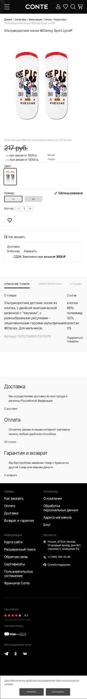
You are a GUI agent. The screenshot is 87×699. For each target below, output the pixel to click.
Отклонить (58, 692)
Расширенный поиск (20, 549)
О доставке (10, 408)
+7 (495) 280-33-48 (59, 556)
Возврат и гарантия (19, 520)
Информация (13, 535)
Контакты (50, 535)
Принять (31, 692)
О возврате (10, 475)
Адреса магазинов (58, 517)
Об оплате (10, 441)
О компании (53, 498)
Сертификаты (14, 564)
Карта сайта (13, 542)
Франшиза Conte (17, 583)
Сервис (9, 491)
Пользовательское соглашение (18, 573)
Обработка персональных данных (61, 508)
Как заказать (13, 498)
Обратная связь (16, 557)
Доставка (11, 513)
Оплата (9, 506)
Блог (47, 525)
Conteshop (51, 491)
